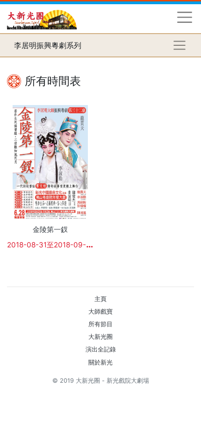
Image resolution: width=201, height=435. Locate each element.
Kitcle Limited (103, 391)
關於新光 (100, 362)
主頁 (100, 298)
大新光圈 (100, 336)
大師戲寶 (100, 311)
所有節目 (100, 324)
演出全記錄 (101, 349)
